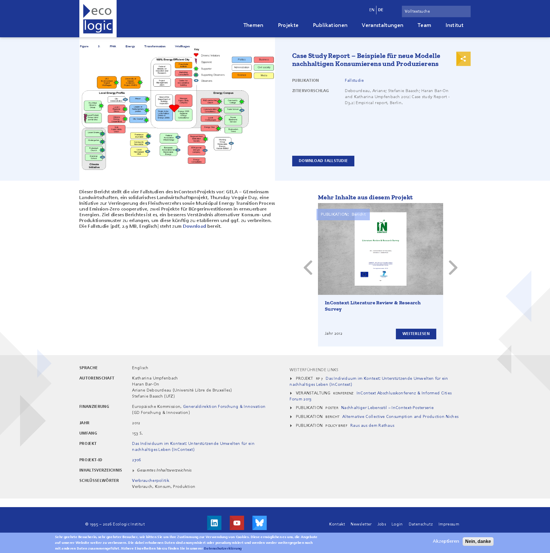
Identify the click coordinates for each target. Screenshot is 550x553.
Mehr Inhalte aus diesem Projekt (365, 197)
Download (194, 226)
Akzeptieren (446, 541)
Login (397, 524)
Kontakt (337, 524)
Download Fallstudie (323, 161)
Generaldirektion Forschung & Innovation (224, 407)
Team (424, 25)
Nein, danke (478, 541)
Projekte (288, 25)
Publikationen (330, 25)
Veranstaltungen (382, 25)
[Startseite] (98, 18)
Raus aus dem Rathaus (372, 426)
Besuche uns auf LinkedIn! (214, 523)
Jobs (382, 524)
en (372, 10)
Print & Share (463, 59)
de (381, 10)
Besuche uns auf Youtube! (237, 523)
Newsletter (361, 524)
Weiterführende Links (314, 370)
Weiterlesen (416, 334)
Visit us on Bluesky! (259, 523)
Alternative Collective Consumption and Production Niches (400, 417)
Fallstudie (354, 81)
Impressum (449, 524)
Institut (454, 25)
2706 (136, 460)
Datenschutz (421, 524)
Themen (253, 25)
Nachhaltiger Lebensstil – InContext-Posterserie (387, 408)
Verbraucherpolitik (150, 481)
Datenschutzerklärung (222, 548)
